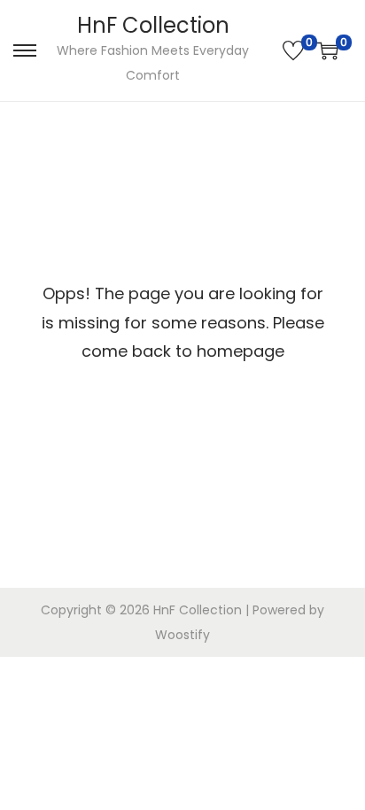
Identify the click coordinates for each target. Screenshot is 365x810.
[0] (293, 50)
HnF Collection (153, 25)
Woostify (182, 635)
